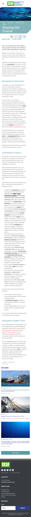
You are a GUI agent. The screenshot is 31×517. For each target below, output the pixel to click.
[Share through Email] (11, 36)
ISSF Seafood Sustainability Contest (15, 127)
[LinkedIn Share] (24, 36)
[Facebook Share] (15, 36)
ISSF (6, 364)
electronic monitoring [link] (10, 239)
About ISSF (10, 22)
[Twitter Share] (20, 36)
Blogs (4, 24)
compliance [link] (17, 224)
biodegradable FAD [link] (13, 136)
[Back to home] (15, 3)
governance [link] (15, 190)
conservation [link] (10, 64)
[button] (3, 3)
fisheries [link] (11, 125)
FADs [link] (14, 266)
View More (15, 453)
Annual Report (5, 491)
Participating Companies (8, 493)
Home (3, 22)
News (13, 362)
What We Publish (20, 22)
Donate (3, 497)
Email (3, 504)
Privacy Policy (16, 472)
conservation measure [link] (11, 300)
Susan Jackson (17, 39)
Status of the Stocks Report (8, 495)
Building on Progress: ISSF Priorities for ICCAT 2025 (12, 416)
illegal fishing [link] (18, 201)
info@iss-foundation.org (8, 482)
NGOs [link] (18, 216)
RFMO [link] (14, 194)
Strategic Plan (5, 489)
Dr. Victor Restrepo (16, 418)
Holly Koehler (26, 418)
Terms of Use (4, 472)
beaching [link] (7, 203)
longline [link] (19, 207)
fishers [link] (24, 106)
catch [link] (3, 136)
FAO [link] (18, 349)
